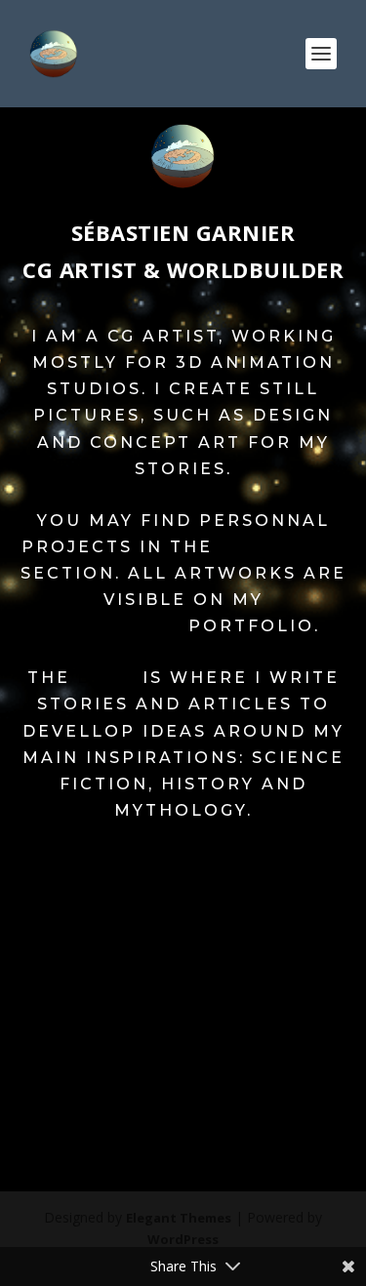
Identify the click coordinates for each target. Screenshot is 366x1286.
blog (106, 677)
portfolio (283, 547)
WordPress (183, 1239)
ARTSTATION (114, 626)
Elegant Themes (178, 1217)
